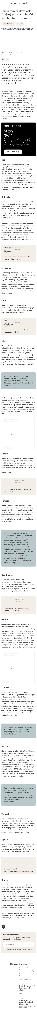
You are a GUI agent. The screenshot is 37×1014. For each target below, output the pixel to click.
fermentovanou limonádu (11, 582)
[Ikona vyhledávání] (34, 3)
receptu (19, 732)
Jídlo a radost (18, 3)
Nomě (31, 903)
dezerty (7, 380)
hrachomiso (23, 409)
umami (25, 232)
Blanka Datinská (21, 53)
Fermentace (6, 91)
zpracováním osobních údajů (23, 949)
